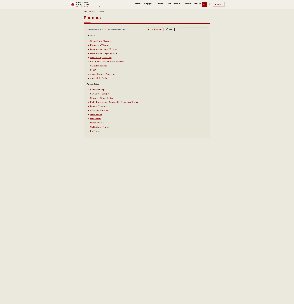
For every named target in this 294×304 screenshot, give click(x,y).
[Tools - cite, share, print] (209, 4)
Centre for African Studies (101, 98)
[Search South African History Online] (204, 4)
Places (168, 4)
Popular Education (98, 106)
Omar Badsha (96, 114)
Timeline (159, 4)
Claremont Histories (99, 110)
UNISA (93, 70)
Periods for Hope (97, 90)
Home (85, 12)
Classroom (187, 4)
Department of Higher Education (104, 53)
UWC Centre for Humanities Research (107, 62)
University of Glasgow (99, 45)
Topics (138, 4)
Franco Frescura (97, 123)
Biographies (148, 4)
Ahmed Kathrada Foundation (103, 74)
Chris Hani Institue (98, 66)
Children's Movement (99, 127)
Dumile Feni (95, 118)
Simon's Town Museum (100, 41)
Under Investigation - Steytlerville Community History (114, 102)
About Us (197, 4)
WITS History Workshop (101, 57)
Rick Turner (95, 131)
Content (92, 12)
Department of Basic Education (103, 49)
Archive (177, 4)
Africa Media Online (99, 78)
